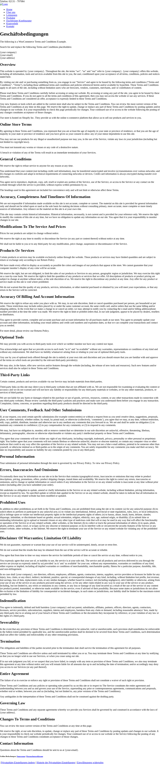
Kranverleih (12, 23)
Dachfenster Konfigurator (19, 20)
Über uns (10, 12)
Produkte (10, 18)
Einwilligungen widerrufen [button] (90, 762)
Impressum (21, 756)
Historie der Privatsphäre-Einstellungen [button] (56, 762)
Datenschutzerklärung (34, 756)
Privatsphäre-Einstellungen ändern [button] (18, 762)
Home (9, 9)
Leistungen (11, 15)
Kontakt (10, 26)
